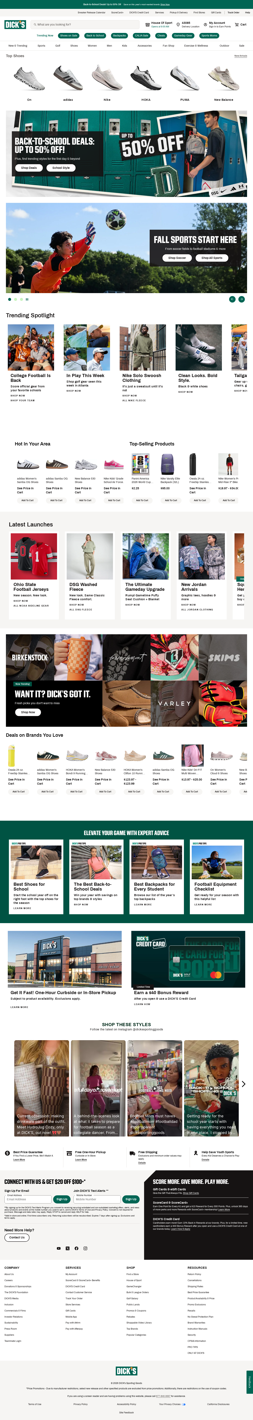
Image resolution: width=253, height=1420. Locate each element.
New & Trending (18, 45)
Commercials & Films (15, 1310)
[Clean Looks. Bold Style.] (199, 370)
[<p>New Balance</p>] (223, 93)
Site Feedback (126, 1412)
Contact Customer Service (79, 1292)
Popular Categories (136, 1335)
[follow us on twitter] (67, 1248)
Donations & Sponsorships (17, 1286)
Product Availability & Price (201, 1298)
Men (109, 45)
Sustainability (11, 1322)
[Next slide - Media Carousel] (243, 1084)
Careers (8, 1280)
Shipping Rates (195, 1286)
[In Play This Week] (87, 370)
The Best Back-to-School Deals (92, 886)
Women (92, 45)
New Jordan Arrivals (194, 587)
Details (142, 1162)
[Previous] (232, 299)
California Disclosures (218, 1404)
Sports (41, 45)
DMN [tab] (15, 299)
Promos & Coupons (136, 1310)
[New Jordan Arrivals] (202, 579)
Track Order (233, 12)
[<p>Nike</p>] (107, 93)
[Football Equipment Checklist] (217, 879)
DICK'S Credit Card (139, 12)
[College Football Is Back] (31, 370)
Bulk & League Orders (137, 1292)
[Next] (241, 299)
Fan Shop (168, 45)
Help (247, 12)
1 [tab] (21, 299)
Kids (125, 45)
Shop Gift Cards (191, 1193)
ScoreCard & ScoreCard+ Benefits (83, 1280)
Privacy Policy (81, 1404)
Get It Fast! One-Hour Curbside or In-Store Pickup (63, 992)
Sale (241, 45)
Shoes (74, 45)
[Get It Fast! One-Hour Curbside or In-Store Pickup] (65, 987)
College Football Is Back (31, 378)
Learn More (19, 1159)
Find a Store (132, 1274)
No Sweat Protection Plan (200, 1317)
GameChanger (134, 1286)
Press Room (10, 1329)
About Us (9, 1274)
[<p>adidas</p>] (68, 93)
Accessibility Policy (126, 1404)
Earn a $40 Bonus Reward (161, 992)
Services (159, 12)
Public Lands (133, 1304)
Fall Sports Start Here (195, 239)
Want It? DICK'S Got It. (53, 694)
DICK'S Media (11, 1298)
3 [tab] (9, 299)
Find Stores (199, 12)
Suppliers (9, 1335)
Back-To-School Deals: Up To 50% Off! (54, 145)
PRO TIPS (193, 1347)
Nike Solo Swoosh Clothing (141, 378)
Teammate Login (12, 1341)
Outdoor (224, 45)
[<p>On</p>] (29, 93)
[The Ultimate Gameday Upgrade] (146, 579)
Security (192, 1335)
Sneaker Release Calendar (91, 12)
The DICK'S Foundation (16, 1292)
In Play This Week (85, 375)
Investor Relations (13, 1317)
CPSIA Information (197, 1341)
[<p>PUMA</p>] (184, 93)
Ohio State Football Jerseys (31, 587)
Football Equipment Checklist (215, 886)
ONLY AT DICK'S (196, 1353)
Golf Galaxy (132, 1298)
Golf (57, 45)
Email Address (14, 1195)
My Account (71, 1274)
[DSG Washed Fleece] (90, 579)
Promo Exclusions (197, 1304)
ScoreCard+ (117, 12)
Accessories (145, 45)
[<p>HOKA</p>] (145, 93)
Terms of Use (34, 1404)
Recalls (191, 1310)
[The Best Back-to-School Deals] (96, 879)
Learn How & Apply (180, 1229)
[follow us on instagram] (85, 1248)
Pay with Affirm (73, 1322)
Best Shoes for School (29, 886)
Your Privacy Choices (170, 1404)
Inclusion (9, 1304)
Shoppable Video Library (139, 1322)
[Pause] (27, 299)
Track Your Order (74, 1298)
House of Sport (134, 1280)
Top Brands (132, 1329)
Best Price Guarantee (198, 1292)
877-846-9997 (163, 1396)
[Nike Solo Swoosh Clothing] (143, 370)
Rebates (130, 1317)
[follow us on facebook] (76, 1248)
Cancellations (195, 1280)
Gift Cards (216, 12)
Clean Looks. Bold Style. (197, 378)
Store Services (73, 1304)
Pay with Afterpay (74, 1329)
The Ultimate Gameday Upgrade (144, 587)
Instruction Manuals (197, 1329)
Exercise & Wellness (197, 45)
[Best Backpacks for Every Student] (156, 879)
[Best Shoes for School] (36, 879)
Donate (205, 1159)
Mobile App (71, 1317)
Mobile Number (84, 1195)
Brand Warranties (196, 1322)
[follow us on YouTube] (58, 1248)
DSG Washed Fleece (83, 587)
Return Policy (194, 1274)
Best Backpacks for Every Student (154, 886)
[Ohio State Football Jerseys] (34, 579)
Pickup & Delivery (179, 12)
